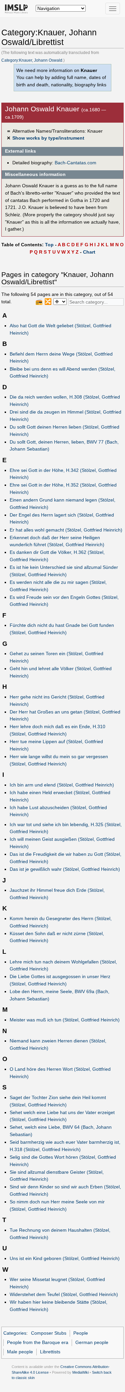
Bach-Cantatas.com (75, 162)
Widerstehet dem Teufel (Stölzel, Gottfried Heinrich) (64, 1294)
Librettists (50, 1351)
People (80, 1333)
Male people (20, 1351)
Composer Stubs (48, 1333)
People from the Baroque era (37, 1342)
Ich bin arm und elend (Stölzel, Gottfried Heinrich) (62, 784)
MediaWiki (80, 1372)
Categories (14, 1333)
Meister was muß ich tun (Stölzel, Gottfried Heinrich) (65, 1019)
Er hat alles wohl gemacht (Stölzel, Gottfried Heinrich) (66, 530)
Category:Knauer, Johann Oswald (31, 60)
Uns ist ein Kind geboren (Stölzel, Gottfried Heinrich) (65, 1258)
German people (91, 1342)
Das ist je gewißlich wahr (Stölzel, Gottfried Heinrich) (65, 869)
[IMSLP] (18, 8)
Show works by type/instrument (48, 138)
